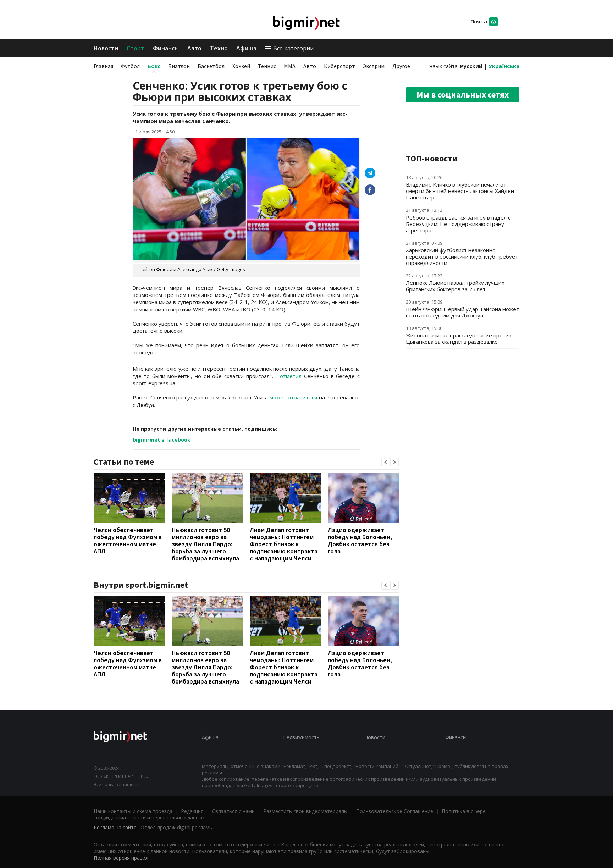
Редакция (192, 811)
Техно (219, 48)
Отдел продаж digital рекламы (176, 827)
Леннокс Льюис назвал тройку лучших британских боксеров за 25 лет (455, 286)
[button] (385, 462)
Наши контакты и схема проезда (133, 811)
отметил (291, 376)
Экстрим (374, 66)
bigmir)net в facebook (161, 439)
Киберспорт (339, 66)
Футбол (130, 66)
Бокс (154, 66)
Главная (103, 66)
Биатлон (179, 66)
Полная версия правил (121, 858)
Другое (401, 66)
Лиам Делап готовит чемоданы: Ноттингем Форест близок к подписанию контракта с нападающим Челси (283, 544)
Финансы (166, 48)
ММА (290, 66)
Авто (194, 48)
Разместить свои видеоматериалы (305, 811)
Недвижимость (301, 737)
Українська (503, 66)
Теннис (267, 66)
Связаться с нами (233, 811)
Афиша (246, 48)
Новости (106, 48)
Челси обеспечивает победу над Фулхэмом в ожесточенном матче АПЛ (128, 540)
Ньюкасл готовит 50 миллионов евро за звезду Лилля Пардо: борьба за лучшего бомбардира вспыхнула (205, 544)
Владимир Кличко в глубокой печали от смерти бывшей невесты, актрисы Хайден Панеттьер (460, 191)
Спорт (135, 48)
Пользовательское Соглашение (394, 811)
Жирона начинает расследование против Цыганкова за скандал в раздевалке (459, 338)
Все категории (293, 48)
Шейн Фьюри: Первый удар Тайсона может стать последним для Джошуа (462, 312)
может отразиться (293, 397)
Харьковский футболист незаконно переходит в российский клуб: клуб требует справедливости (462, 256)
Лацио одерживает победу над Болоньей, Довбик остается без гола (360, 540)
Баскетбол (211, 66)
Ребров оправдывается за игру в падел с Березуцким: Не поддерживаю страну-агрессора (458, 224)
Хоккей (241, 66)
